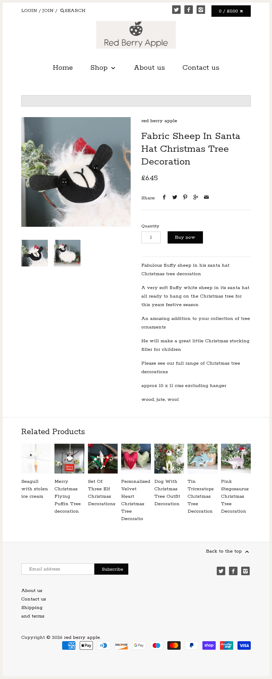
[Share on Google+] (195, 198)
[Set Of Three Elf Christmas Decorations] (103, 459)
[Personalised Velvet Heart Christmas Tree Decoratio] (136, 459)
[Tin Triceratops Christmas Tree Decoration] (202, 459)
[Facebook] (188, 9)
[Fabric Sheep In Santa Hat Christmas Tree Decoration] (76, 172)
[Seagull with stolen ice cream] (36, 459)
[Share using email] (206, 198)
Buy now (185, 237)
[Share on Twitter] (174, 198)
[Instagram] (201, 9)
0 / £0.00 (229, 11)
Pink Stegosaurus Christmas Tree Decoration (235, 496)
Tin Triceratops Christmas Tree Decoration (201, 496)
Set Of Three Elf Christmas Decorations (101, 493)
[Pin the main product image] (185, 198)
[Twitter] (176, 9)
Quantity (150, 226)
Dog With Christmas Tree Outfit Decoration (167, 493)
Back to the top (224, 551)
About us (149, 67)
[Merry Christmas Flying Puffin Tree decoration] (69, 459)
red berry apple (159, 121)
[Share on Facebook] (164, 198)
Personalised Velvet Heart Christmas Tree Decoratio (135, 500)
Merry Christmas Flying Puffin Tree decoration (67, 496)
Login (29, 11)
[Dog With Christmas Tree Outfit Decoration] (169, 459)
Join (48, 11)
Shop (100, 67)
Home (63, 67)
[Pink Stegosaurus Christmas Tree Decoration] (236, 459)
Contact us (200, 67)
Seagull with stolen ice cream (34, 489)
